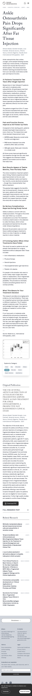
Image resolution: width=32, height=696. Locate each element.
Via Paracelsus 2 (22, 631)
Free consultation (6, 647)
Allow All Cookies (25, 691)
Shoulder (17, 367)
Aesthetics (19, 373)
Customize (6, 691)
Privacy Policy (21, 649)
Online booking (5, 649)
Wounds (13, 370)
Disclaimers (15, 620)
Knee (6, 367)
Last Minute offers (6, 655)
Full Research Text (11, 510)
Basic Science (9, 373)
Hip (12, 367)
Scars (20, 370)
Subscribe (16, 674)
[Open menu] (28, 3)
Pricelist (3, 651)
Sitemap (3, 657)
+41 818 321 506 (22, 636)
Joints (23, 7)
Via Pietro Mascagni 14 (8, 631)
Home (4, 7)
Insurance (4, 653)
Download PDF (12, 503)
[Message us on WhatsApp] (25, 3)
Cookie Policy (21, 651)
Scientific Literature (13, 7)
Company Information (23, 653)
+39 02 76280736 (6, 635)
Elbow (25, 367)
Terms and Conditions (23, 647)
